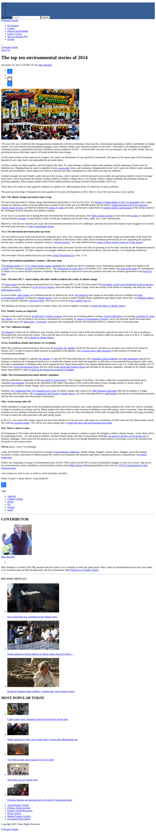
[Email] (81, 79)
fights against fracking (102, 215)
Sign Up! (5, 50)
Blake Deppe (76, 465)
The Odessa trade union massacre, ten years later (30, 759)
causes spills (63, 168)
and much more (36, 300)
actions (52, 207)
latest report (11, 284)
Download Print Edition (18, 819)
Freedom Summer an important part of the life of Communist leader (39, 800)
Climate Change (15, 499)
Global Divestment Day (63, 255)
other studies (24, 295)
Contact (11, 28)
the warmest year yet (81, 300)
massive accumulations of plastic (92, 319)
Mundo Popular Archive (19, 816)
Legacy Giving (14, 34)
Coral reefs (41, 321)
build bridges (111, 393)
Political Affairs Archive (18, 808)
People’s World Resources (19, 810)
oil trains (22, 218)
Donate (10, 39)
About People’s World (18, 805)
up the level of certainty (43, 287)
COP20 (5, 268)
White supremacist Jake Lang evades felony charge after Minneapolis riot (42, 739)
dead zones (29, 321)
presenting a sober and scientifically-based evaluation (127, 284)
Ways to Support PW (17, 36)
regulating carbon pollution (105, 358)
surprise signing (13, 265)
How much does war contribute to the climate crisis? (32, 616)
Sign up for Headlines (17, 31)
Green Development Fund (25, 367)
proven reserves (62, 242)
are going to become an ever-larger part (127, 436)
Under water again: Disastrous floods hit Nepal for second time (37, 719)
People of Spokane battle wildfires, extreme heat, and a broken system (40, 691)
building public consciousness (117, 207)
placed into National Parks (72, 367)
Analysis (11, 496)
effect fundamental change (41, 226)
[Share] (81, 71)
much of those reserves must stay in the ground (120, 242)
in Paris (28, 268)
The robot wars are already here (22, 780)
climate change (44, 298)
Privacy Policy (14, 813)
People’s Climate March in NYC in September (117, 202)
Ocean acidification (113, 316)
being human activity (11, 290)
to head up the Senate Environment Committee (51, 369)
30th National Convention (104, 390)
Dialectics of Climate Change (84, 570)
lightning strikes (145, 298)
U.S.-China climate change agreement (44, 265)
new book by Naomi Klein (53, 380)
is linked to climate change (41, 337)
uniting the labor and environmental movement (89, 423)
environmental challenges (67, 452)
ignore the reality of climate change (108, 306)
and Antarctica (81, 295)
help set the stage (129, 268)
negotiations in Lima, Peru (70, 268)
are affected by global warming (47, 316)
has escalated (17, 383)
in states (134, 215)
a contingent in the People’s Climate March (54, 393)
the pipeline (44, 358)
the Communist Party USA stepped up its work (33, 390)
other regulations (130, 358)
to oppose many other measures (96, 350)
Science (11, 507)
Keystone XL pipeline (64, 348)
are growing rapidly (20, 423)
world (10, 510)
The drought (7, 332)
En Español (12, 25)
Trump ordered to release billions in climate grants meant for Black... (40, 654)
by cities (60, 207)
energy (10, 501)
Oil (8, 504)
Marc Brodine (45, 65)
